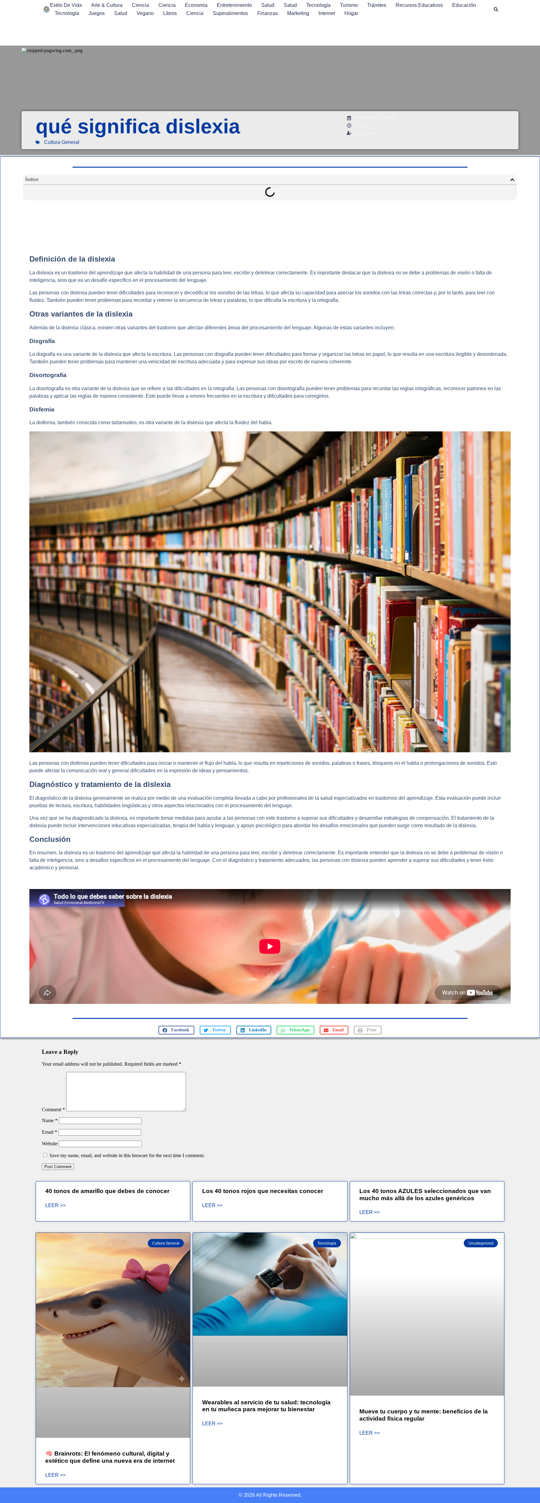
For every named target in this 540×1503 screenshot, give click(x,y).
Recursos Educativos (419, 5)
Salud (267, 5)
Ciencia (140, 5)
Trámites (376, 5)
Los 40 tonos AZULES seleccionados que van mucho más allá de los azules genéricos (425, 1194)
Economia (196, 5)
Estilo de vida (66, 5)
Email (49, 1132)
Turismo (349, 5)
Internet (326, 13)
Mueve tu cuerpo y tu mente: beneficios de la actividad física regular (423, 1415)
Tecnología (318, 5)
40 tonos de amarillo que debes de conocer (107, 1191)
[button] (496, 9)
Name (50, 1120)
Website (50, 1143)
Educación (464, 5)
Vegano (145, 13)
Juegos (96, 13)
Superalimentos (230, 13)
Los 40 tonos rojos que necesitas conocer (262, 1191)
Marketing (298, 13)
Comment (53, 1109)
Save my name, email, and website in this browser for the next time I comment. (127, 1155)
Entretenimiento (234, 5)
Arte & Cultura (106, 5)
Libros (170, 13)
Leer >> (55, 1205)
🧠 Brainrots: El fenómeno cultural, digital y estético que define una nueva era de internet (110, 1457)
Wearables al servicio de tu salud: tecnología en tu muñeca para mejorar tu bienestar (266, 1406)
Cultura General (61, 142)
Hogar (351, 13)
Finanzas (267, 13)
